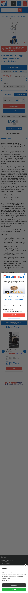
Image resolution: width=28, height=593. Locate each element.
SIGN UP (14, 315)
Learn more (5, 580)
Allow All (14, 589)
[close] (25, 565)
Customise (14, 585)
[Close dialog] (25, 274)
